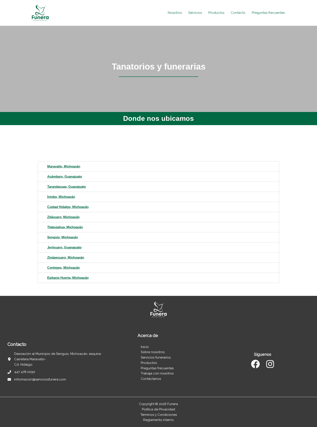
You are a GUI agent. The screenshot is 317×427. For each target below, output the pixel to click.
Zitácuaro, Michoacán (63, 217)
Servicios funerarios (156, 357)
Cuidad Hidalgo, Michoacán (68, 207)
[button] (158, 166)
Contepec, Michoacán (63, 267)
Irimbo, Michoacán (61, 197)
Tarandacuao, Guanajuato (66, 186)
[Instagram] (270, 364)
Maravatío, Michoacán (63, 166)
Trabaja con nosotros (157, 373)
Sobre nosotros (153, 352)
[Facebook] (255, 364)
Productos (216, 13)
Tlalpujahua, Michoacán (65, 227)
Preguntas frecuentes (268, 13)
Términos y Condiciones (158, 415)
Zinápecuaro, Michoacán (65, 257)
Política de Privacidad (158, 409)
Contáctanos (151, 379)
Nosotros (175, 13)
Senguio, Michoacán (62, 237)
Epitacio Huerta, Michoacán (68, 277)
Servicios (195, 13)
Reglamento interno (158, 420)
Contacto (238, 13)
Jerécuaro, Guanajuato (64, 247)
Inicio (145, 347)
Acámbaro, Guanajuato (64, 176)
